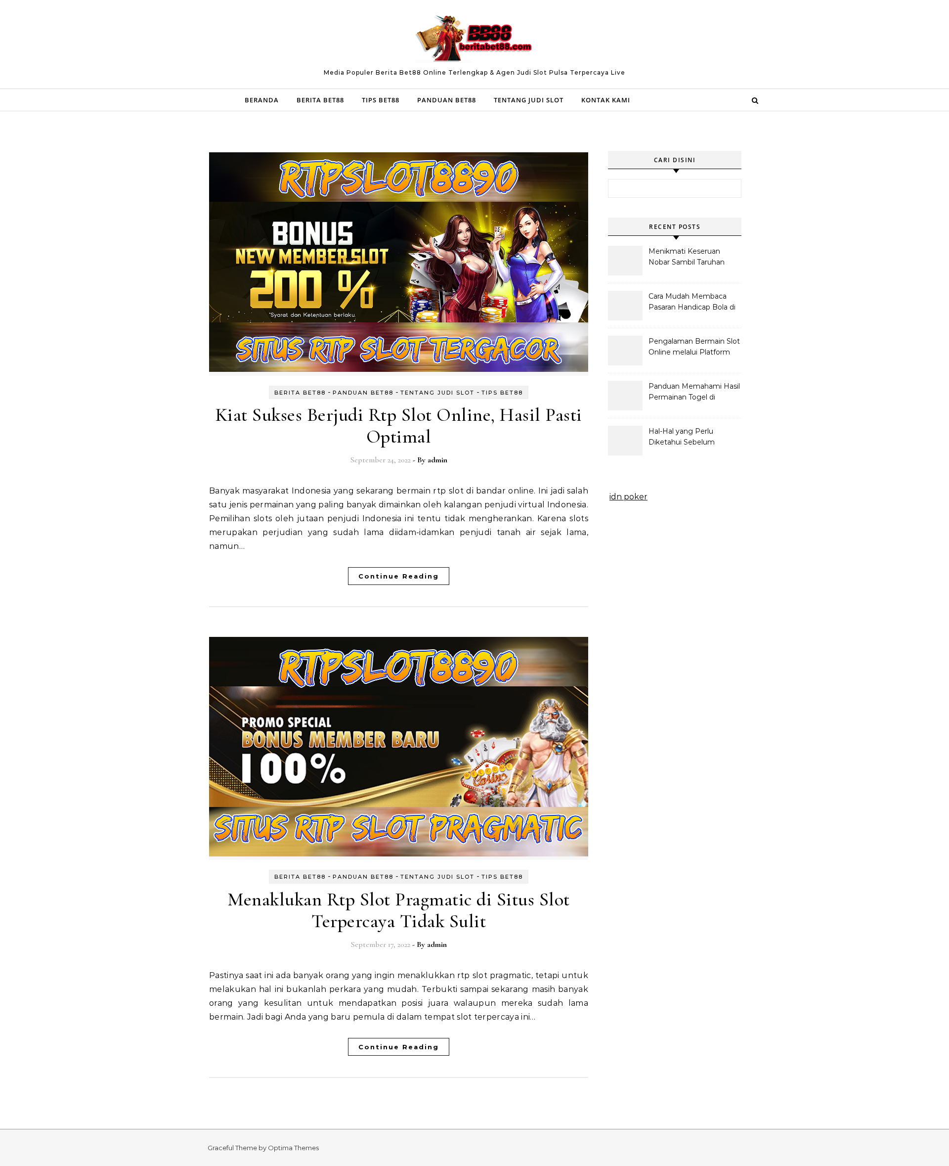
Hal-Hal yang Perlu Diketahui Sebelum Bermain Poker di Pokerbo (681, 437)
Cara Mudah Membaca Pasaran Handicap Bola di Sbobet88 (691, 303)
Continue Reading (398, 576)
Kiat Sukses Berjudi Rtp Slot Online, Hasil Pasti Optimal (399, 426)
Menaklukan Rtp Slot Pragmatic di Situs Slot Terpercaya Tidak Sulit (398, 910)
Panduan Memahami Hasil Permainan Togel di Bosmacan (694, 393)
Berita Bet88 (320, 99)
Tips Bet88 (380, 99)
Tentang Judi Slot (528, 99)
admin (437, 460)
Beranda (262, 99)
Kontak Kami (605, 99)
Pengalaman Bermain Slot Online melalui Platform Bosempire (694, 348)
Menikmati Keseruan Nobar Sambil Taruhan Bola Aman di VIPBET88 (690, 258)
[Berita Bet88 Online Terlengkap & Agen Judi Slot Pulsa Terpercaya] (474, 40)
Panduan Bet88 (446, 99)
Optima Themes (293, 1148)
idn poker (628, 496)
